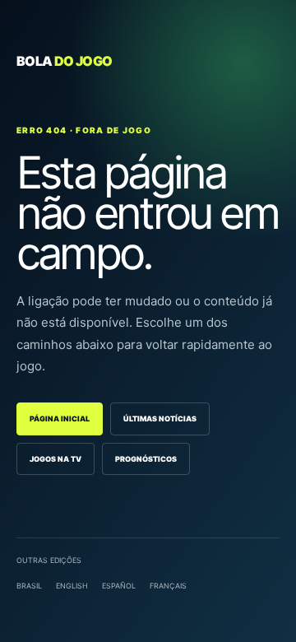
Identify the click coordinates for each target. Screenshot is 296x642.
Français (168, 585)
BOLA (64, 61)
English (72, 585)
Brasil (29, 585)
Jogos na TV (55, 458)
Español (119, 585)
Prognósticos (146, 458)
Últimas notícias (160, 418)
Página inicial (60, 418)
